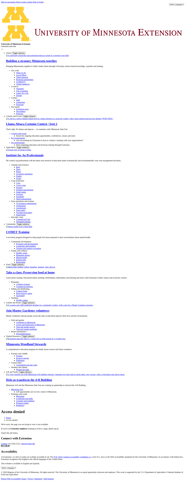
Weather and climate (19, 367)
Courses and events (18, 133)
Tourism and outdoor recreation (28, 248)
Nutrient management (24, 190)
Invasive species (22, 358)
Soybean (19, 194)
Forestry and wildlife (19, 354)
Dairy (18, 169)
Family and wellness (19, 251)
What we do (21, 73)
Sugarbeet (20, 197)
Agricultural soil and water (26, 365)
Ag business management (26, 203)
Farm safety (20, 210)
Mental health (21, 257)
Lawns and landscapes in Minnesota (30, 325)
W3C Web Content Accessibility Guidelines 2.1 (72, 457)
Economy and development (27, 244)
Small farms (21, 215)
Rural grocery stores (24, 293)
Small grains (21, 192)
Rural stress (20, 262)
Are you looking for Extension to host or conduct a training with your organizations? (49, 140)
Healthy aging (21, 253)
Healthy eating (22, 300)
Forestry (19, 356)
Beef (18, 167)
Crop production (17, 181)
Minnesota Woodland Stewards (26, 344)
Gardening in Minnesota (25, 322)
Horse (18, 172)
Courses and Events (14, 116)
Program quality (22, 403)
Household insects (23, 334)
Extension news (22, 109)
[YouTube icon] (4, 446)
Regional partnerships (24, 80)
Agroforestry (21, 208)
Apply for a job (22, 93)
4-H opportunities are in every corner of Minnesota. (36, 392)
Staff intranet (49, 479)
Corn (18, 183)
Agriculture (11, 147)
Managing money (23, 255)
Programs (20, 105)
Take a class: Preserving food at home (30, 272)
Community (11, 224)
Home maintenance (18, 331)
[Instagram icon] (7, 446)
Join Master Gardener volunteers (27, 310)
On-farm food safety (24, 213)
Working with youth (19, 394)
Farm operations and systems (22, 201)
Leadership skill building (26, 246)
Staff (18, 100)
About (9, 53)
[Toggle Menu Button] (2, 49)
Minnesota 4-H (17, 389)
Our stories (15, 107)
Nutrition (14, 298)
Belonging (20, 396)
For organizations (18, 138)
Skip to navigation (8, 2)
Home (8, 418)
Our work (15, 70)
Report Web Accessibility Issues (13, 479)
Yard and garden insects (25, 327)
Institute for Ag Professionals (25, 155)
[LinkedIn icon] (9, 446)
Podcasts (19, 114)
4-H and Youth (12, 372)
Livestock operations (24, 174)
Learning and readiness (25, 401)
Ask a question (22, 91)
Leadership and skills (24, 399)
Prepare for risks (22, 369)
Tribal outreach (22, 77)
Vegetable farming (23, 222)
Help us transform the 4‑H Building (29, 379)
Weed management (23, 199)
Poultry (19, 176)
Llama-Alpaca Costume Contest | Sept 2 (31, 124)
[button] (37, 55)
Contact (14, 98)
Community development (21, 242)
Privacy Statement (35, 479)
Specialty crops (17, 217)
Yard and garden (17, 320)
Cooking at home (23, 284)
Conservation (16, 363)
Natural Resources (13, 336)
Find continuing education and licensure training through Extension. (43, 145)
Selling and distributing (20, 289)
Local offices (21, 75)
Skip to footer (38, 2)
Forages (19, 188)
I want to (14, 86)
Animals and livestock (20, 165)
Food (8, 264)
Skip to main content (24, 2)
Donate (19, 95)
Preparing (15, 282)
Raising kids (21, 260)
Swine (18, 178)
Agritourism (21, 206)
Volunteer (20, 89)
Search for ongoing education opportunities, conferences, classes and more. (46, 136)
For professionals (18, 143)
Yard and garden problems (26, 329)
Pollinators (20, 360)
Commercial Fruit (23, 219)
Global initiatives (23, 84)
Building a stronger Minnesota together (31, 61)
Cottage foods (21, 291)
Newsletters (20, 111)
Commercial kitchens (24, 287)
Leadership (20, 102)
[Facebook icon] (2, 446)
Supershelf (20, 296)
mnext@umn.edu (28, 444)
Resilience (20, 405)
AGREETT (21, 82)
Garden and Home (13, 303)
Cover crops (21, 185)
